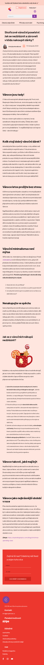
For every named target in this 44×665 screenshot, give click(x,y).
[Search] (34, 16)
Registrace (22, 7)
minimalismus (7, 260)
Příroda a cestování (25, 23)
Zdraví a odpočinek (8, 23)
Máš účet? (32, 8)
